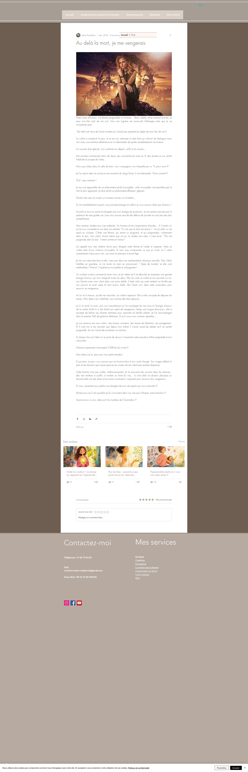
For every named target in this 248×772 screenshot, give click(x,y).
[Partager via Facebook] (77, 419)
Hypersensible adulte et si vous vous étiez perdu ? (165, 473)
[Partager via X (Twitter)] (84, 419)
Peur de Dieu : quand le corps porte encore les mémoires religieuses (123, 473)
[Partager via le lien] (96, 419)
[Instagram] (66, 602)
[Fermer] (244, 768)
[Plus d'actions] (170, 35)
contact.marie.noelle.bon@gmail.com (83, 570)
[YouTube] (79, 602)
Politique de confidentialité (138, 768)
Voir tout (182, 441)
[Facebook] (72, 602)
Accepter (236, 768)
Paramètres (221, 768)
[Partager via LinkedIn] (90, 419)
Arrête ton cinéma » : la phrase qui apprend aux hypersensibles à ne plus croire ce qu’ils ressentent (82, 473)
